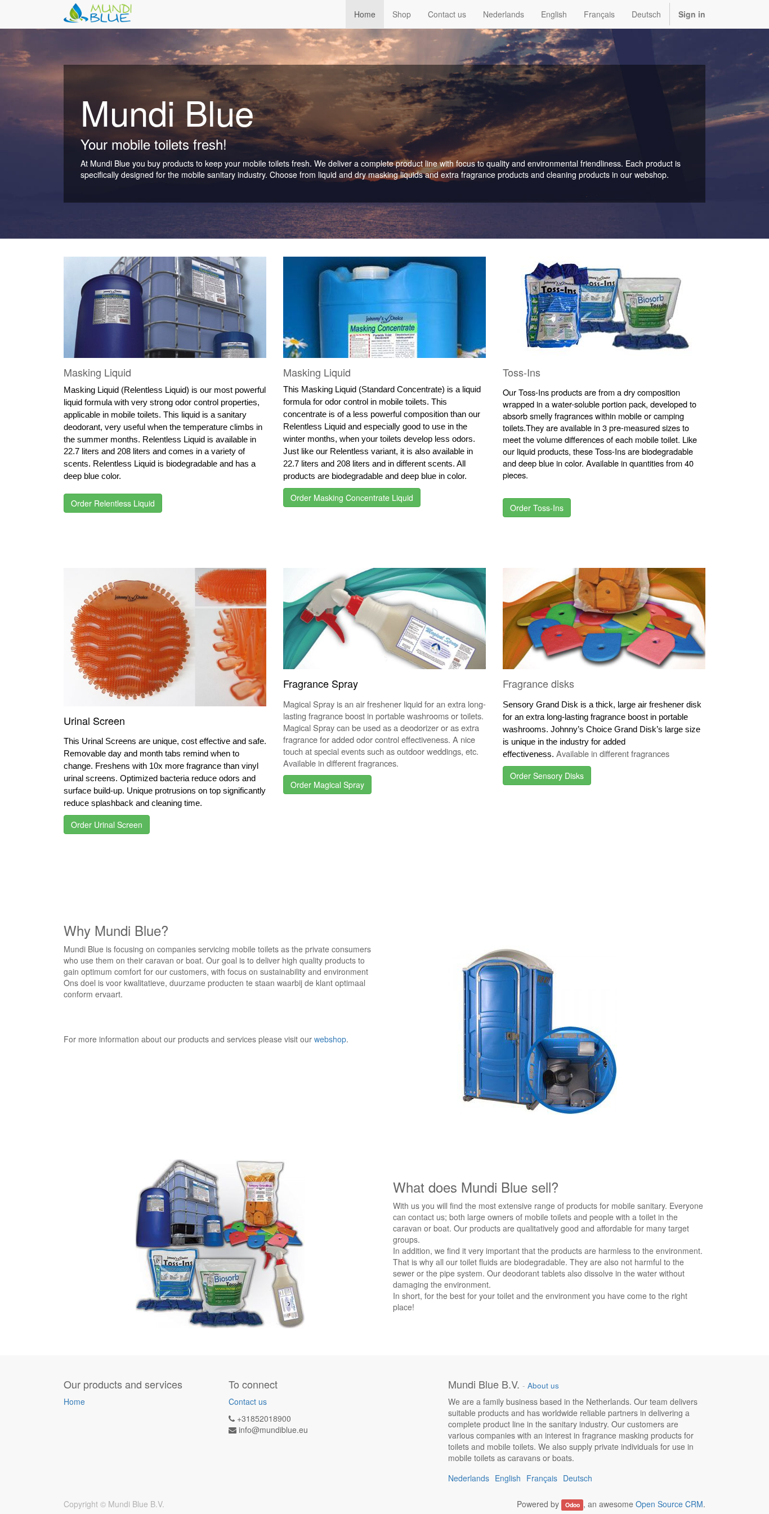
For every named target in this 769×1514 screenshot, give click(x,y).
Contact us (248, 1401)
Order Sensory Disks (547, 775)
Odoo (572, 1504)
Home (74, 1401)
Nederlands (503, 14)
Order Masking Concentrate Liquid (351, 497)
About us (543, 1385)
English (554, 14)
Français (599, 14)
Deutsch (646, 14)
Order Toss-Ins (537, 507)
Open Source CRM (669, 1503)
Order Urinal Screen (106, 824)
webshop (330, 1039)
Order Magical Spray (327, 784)
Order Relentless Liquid (113, 503)
